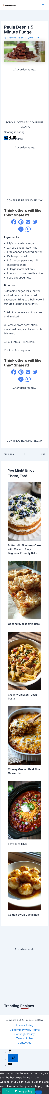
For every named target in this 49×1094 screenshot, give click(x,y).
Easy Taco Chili (17, 844)
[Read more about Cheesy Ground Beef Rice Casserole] (24, 735)
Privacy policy (23, 1091)
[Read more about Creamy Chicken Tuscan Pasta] (24, 660)
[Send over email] (10, 1065)
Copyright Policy (24, 1034)
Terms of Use (24, 1038)
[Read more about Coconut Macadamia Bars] (24, 590)
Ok (7, 1091)
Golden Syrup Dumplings (23, 914)
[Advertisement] (24, 96)
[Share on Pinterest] (21, 222)
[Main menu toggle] (43, 5)
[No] (38, 1092)
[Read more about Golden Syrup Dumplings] (24, 880)
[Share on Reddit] (21, 229)
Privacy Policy (24, 1025)
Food (37, 38)
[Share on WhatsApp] (28, 229)
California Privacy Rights (25, 1029)
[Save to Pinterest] (13, 1058)
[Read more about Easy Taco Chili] (24, 810)
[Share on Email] (28, 222)
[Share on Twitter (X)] (35, 222)
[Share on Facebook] (13, 222)
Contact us (24, 1042)
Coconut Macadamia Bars (24, 623)
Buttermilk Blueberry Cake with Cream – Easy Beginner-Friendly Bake (24, 549)
